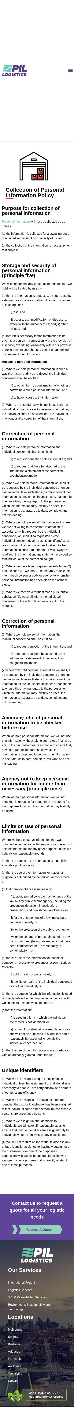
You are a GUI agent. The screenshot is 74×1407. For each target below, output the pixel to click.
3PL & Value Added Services (27, 1297)
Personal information (16, 221)
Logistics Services (20, 1290)
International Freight (21, 1282)
